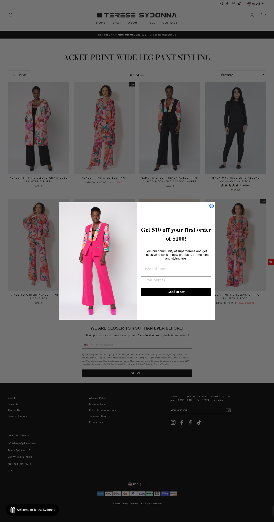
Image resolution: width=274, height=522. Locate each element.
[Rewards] (32, 510)
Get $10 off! (176, 292)
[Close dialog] (212, 206)
